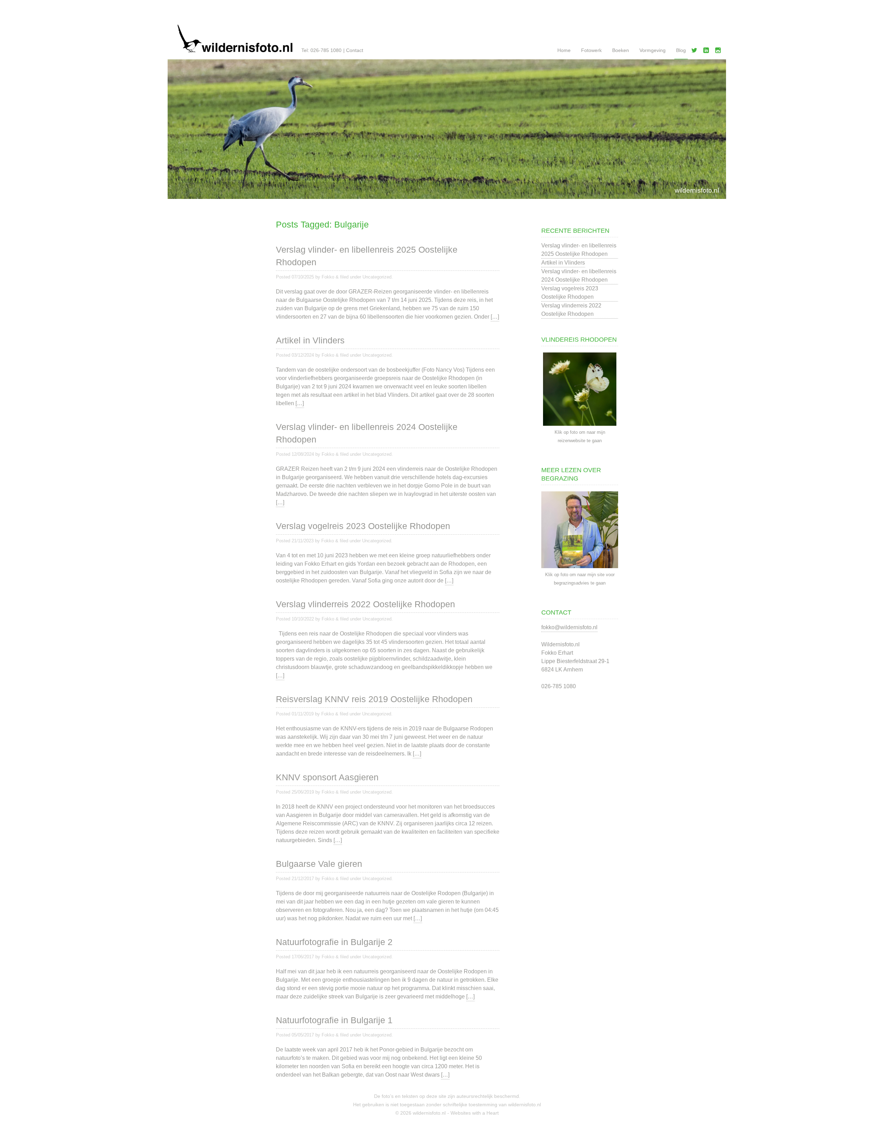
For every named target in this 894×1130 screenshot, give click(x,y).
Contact (354, 50)
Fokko (328, 277)
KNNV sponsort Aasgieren (327, 777)
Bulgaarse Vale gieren (319, 864)
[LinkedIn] (707, 51)
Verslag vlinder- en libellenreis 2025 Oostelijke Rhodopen (366, 256)
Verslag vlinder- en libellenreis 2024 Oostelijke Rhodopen (366, 433)
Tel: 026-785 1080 (321, 50)
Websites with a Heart (474, 1113)
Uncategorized (376, 277)
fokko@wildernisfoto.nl (569, 627)
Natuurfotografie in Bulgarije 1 (334, 1020)
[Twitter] (695, 51)
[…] (495, 317)
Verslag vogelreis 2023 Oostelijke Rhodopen (363, 526)
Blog (681, 50)
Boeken (620, 50)
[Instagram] (719, 51)
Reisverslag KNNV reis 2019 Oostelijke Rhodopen (374, 699)
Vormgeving (652, 50)
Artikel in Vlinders (310, 340)
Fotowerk (591, 50)
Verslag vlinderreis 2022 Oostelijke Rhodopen (365, 604)
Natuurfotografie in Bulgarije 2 (334, 942)
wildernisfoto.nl (697, 190)
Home (564, 50)
